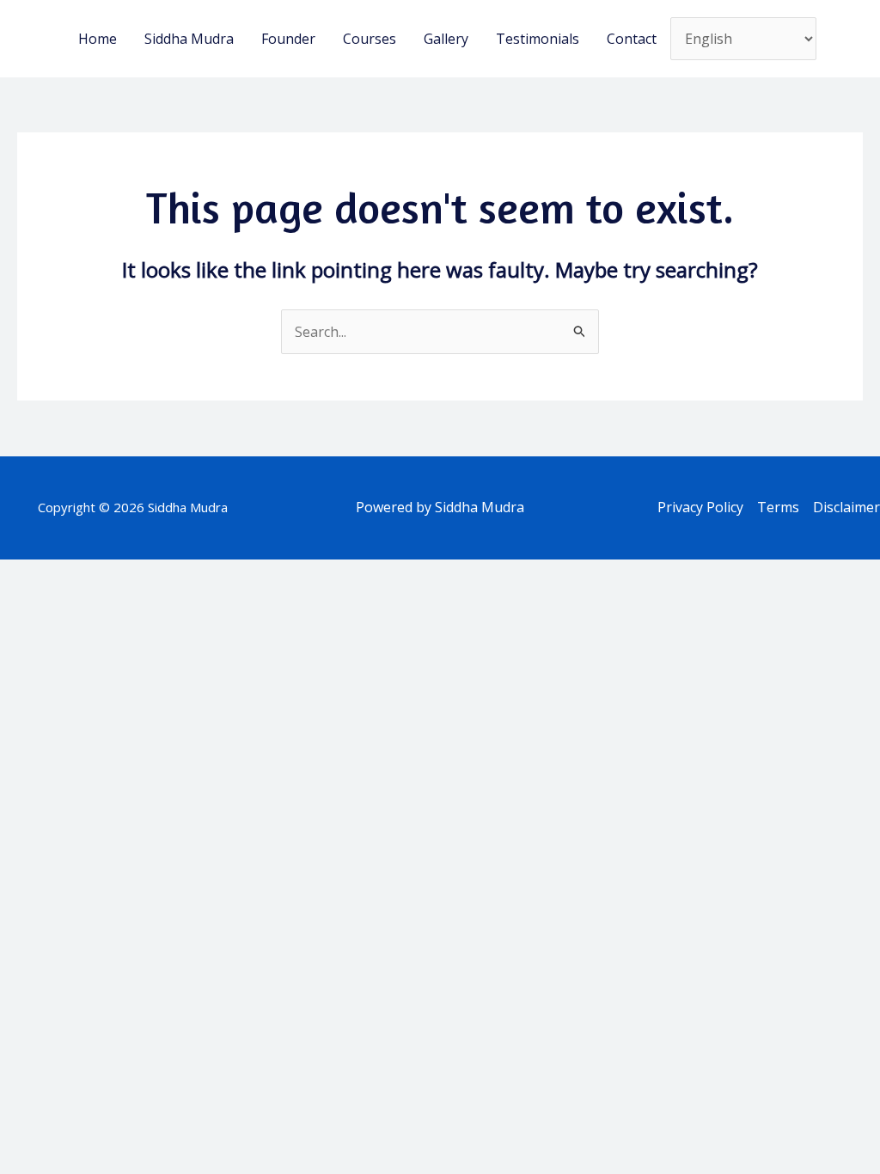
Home (97, 38)
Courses (369, 38)
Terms (778, 507)
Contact (632, 38)
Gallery (446, 38)
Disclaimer (846, 507)
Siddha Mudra (189, 38)
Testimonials (537, 38)
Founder (288, 38)
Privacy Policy (700, 507)
